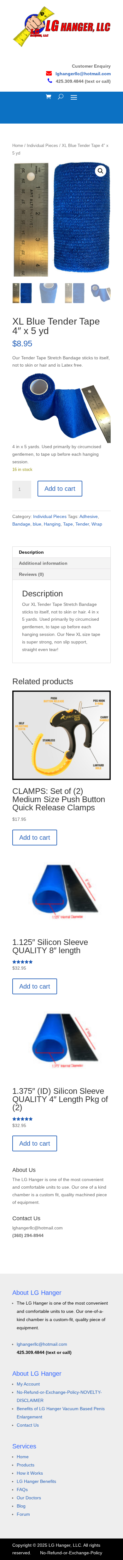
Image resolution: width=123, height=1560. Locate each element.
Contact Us (28, 1425)
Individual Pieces (42, 145)
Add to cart (59, 488)
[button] (100, 171)
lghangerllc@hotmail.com (83, 73)
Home (17, 145)
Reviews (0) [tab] (31, 574)
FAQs (22, 1489)
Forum (23, 1514)
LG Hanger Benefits (36, 1481)
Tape (68, 524)
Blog (21, 1505)
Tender (82, 524)
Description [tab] (31, 552)
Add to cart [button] (34, 837)
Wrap (96, 524)
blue (37, 524)
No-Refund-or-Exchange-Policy (71, 1552)
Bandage (21, 524)
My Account (28, 1383)
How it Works (30, 1473)
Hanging (52, 524)
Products (25, 1464)
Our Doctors (29, 1497)
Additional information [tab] (43, 563)
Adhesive (88, 516)
